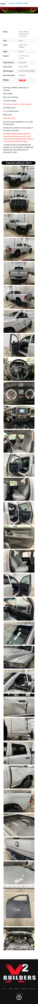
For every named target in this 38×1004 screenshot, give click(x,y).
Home (4, 988)
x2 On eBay (32, 988)
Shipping (16, 988)
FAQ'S (10, 988)
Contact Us (24, 988)
